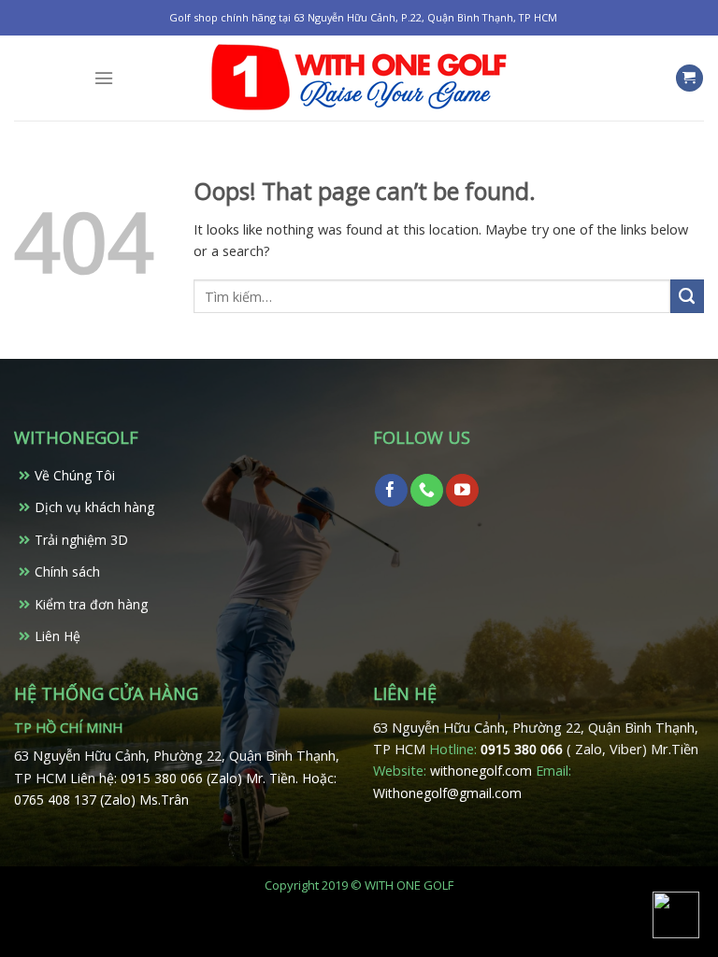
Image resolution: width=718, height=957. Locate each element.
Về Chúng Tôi (75, 475)
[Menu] (103, 78)
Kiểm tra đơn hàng (91, 604)
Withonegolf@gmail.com (447, 793)
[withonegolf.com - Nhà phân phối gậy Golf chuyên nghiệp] (359, 78)
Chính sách (67, 571)
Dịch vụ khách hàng (94, 507)
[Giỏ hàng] (689, 78)
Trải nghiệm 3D (81, 540)
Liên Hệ (57, 636)
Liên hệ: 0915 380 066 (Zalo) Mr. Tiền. (186, 778)
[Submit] (687, 296)
